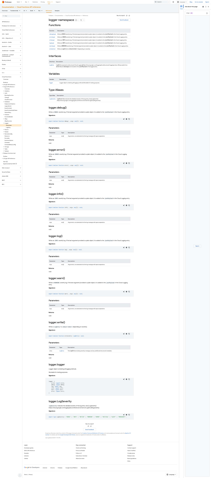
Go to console (199, 2)
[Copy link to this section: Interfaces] (62, 56)
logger (51, 82)
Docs (49, 2)
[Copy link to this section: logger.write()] (66, 323)
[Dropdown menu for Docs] (52, 2)
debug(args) (52, 34)
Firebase (51, 15)
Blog (191, 2)
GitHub (26, 458)
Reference (49, 10)
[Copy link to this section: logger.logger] (66, 365)
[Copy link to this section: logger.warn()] (66, 278)
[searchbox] (11, 16)
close (208, 7)
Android (45, 468)
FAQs (128, 461)
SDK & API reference (29, 450)
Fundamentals (14, 10)
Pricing (43, 2)
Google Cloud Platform (71, 468)
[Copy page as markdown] (81, 20)
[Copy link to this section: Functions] (62, 25)
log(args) (51, 43)
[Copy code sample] (129, 119)
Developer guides (28, 448)
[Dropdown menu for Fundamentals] (20, 11)
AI (24, 10)
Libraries (26, 456)
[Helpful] (127, 15)
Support (58, 2)
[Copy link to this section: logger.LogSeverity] (73, 402)
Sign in (207, 2)
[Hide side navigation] (20, 475)
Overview (5, 10)
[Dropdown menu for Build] (22, 2)
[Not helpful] (129, 15)
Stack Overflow (131, 450)
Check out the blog (81, 448)
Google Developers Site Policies (67, 435)
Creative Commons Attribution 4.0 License (93, 433)
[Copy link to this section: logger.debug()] (68, 108)
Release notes (131, 456)
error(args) (52, 37)
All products (84, 468)
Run (26, 2)
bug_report (203, 7)
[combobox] (162, 1)
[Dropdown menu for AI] (27, 11)
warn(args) (52, 46)
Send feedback (124, 20)
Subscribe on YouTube (81, 456)
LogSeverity (52, 99)
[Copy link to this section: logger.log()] (64, 236)
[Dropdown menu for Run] (29, 2)
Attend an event (80, 458)
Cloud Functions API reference (29, 7)
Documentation (8, 7)
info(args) (51, 40)
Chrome (52, 468)
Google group (131, 453)
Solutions (35, 2)
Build (18, 2)
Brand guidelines (131, 458)
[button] (10, 26)
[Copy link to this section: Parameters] (61, 128)
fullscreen (206, 7)
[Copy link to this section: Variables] (61, 74)
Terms (25, 474)
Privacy (31, 474)
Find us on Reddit (80, 450)
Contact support (131, 448)
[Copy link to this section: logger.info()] (65, 194)
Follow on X (79, 453)
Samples (57, 10)
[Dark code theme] (126, 119)
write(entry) (52, 49)
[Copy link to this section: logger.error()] (66, 150)
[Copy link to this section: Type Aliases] (65, 90)
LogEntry (51, 65)
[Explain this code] (124, 119)
